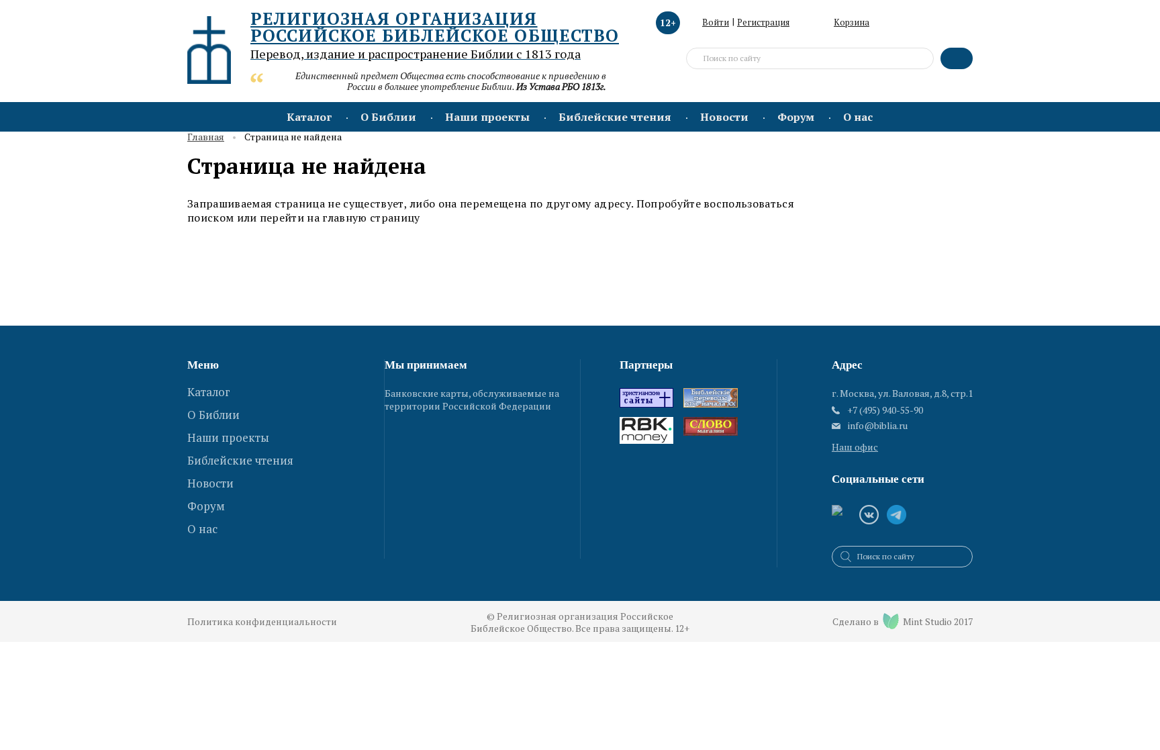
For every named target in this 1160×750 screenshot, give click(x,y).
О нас (858, 116)
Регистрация (763, 22)
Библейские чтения (615, 116)
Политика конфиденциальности (262, 621)
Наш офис (855, 446)
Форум (795, 116)
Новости (724, 116)
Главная (205, 137)
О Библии (388, 116)
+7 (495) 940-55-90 (885, 410)
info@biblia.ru (878, 425)
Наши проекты (487, 116)
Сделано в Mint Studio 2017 (902, 621)
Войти (715, 22)
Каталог (309, 116)
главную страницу (371, 217)
